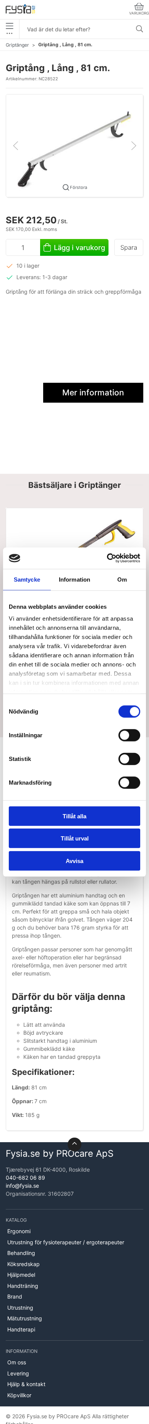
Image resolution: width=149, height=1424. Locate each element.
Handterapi (21, 1329)
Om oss (16, 1362)
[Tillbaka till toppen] (74, 1144)
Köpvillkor (19, 1395)
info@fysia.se (22, 1185)
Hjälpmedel (21, 1274)
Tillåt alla (74, 816)
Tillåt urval (75, 838)
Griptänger (17, 45)
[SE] (20, 9)
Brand (14, 1296)
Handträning (22, 1286)
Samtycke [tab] (27, 579)
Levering (18, 1373)
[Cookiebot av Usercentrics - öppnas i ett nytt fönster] (107, 558)
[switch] (129, 735)
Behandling (21, 1253)
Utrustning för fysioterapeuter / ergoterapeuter (65, 1242)
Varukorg (139, 13)
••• (9, 33)
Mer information (93, 392)
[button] (74, 145)
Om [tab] (122, 579)
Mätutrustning (24, 1318)
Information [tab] (74, 579)
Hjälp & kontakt (26, 1384)
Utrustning (20, 1307)
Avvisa (74, 860)
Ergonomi (19, 1231)
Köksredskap (23, 1264)
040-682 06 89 (25, 1177)
